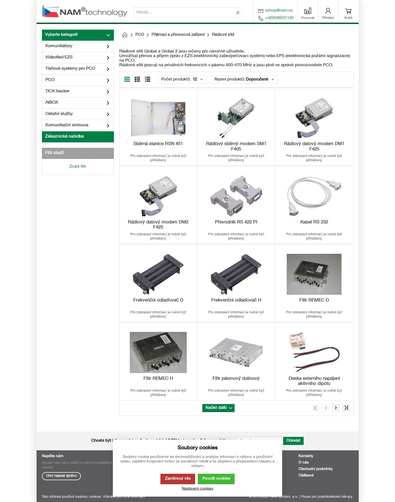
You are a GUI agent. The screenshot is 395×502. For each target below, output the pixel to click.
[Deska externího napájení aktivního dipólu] (314, 352)
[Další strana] (336, 408)
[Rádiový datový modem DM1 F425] (314, 117)
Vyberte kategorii (61, 35)
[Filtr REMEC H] (158, 352)
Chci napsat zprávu (61, 476)
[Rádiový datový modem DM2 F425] (158, 195)
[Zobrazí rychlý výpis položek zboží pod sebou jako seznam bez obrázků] (147, 79)
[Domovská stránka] (124, 35)
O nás (304, 463)
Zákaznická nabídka (64, 137)
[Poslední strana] (346, 408)
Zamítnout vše (178, 479)
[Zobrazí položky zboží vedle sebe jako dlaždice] (137, 79)
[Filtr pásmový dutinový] (236, 352)
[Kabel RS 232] (314, 195)
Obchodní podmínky (316, 469)
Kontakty (306, 456)
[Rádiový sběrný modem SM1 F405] (236, 117)
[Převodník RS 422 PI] (236, 195)
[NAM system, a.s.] (86, 11)
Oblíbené (306, 476)
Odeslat (293, 441)
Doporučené (257, 80)
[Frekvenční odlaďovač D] (158, 274)
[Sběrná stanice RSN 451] (158, 117)
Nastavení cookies (197, 489)
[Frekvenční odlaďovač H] (236, 274)
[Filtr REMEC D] (314, 274)
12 (194, 80)
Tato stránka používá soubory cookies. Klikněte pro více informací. (94, 497)
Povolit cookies (216, 479)
